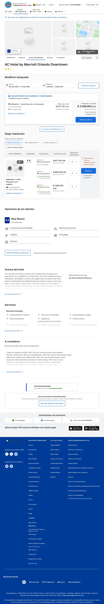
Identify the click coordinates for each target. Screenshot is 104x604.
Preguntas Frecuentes (35, 559)
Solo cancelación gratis (15, 147)
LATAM (30, 454)
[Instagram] (16, 454)
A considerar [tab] (60, 57)
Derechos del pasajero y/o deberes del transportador (84, 486)
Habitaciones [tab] (10, 57)
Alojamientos (22, 11)
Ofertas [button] (60, 11)
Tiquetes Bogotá (55, 445)
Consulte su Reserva (34, 546)
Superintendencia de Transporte (77, 472)
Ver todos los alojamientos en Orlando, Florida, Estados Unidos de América (37, 17)
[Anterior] (10, 168)
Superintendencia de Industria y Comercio (81, 468)
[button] (22, 85)
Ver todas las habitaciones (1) (52, 129)
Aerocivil (70, 477)
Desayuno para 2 (50, 143)
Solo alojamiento (32, 143)
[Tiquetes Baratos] (8, 5)
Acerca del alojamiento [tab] (36, 57)
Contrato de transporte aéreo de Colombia (80, 498)
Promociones (32, 534)
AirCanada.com (33, 486)
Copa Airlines (32, 449)
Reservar (88, 171)
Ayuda (51, 5)
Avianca (30, 445)
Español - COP (40, 5)
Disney (49, 11)
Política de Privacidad (74, 459)
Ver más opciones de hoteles (52, 403)
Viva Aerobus (32, 504)
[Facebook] (6, 454)
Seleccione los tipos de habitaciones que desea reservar (89, 161)
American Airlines (33, 481)
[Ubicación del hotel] (87, 29)
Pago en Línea (32, 563)
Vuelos (10, 11)
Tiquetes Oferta (55, 468)
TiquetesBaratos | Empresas (36, 529)
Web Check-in (32, 550)
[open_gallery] (28, 38)
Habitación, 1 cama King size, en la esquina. (13, 181)
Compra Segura (72, 463)
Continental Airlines (34, 477)
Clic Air (30, 500)
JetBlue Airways (33, 490)
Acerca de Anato (73, 454)
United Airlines (32, 472)
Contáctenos (32, 554)
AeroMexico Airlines (34, 468)
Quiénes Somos (72, 445)
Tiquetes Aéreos (55, 472)
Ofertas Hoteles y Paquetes (36, 543)
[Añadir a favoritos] (97, 58)
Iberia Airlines (32, 459)
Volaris (30, 509)
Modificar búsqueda (89, 85)
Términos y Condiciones (75, 449)
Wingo (30, 513)
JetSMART (31, 518)
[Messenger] (6, 466)
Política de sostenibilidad (75, 495)
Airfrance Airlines (33, 463)
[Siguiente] (20, 168)
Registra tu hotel (33, 531)
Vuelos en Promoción (56, 459)
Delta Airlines (32, 522)
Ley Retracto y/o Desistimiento (77, 490)
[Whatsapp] (11, 466)
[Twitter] (11, 454)
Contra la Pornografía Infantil (76, 481)
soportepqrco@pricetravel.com (73, 595)
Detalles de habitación (16, 113)
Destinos (53, 477)
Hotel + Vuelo (36, 11)
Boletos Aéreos (54, 449)
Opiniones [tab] (21, 57)
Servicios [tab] (50, 57)
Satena (30, 495)
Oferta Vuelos (54, 454)
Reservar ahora (86, 120)
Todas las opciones (13, 143)
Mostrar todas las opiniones (18, 253)
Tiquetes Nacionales (56, 463)
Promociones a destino (35, 539)
